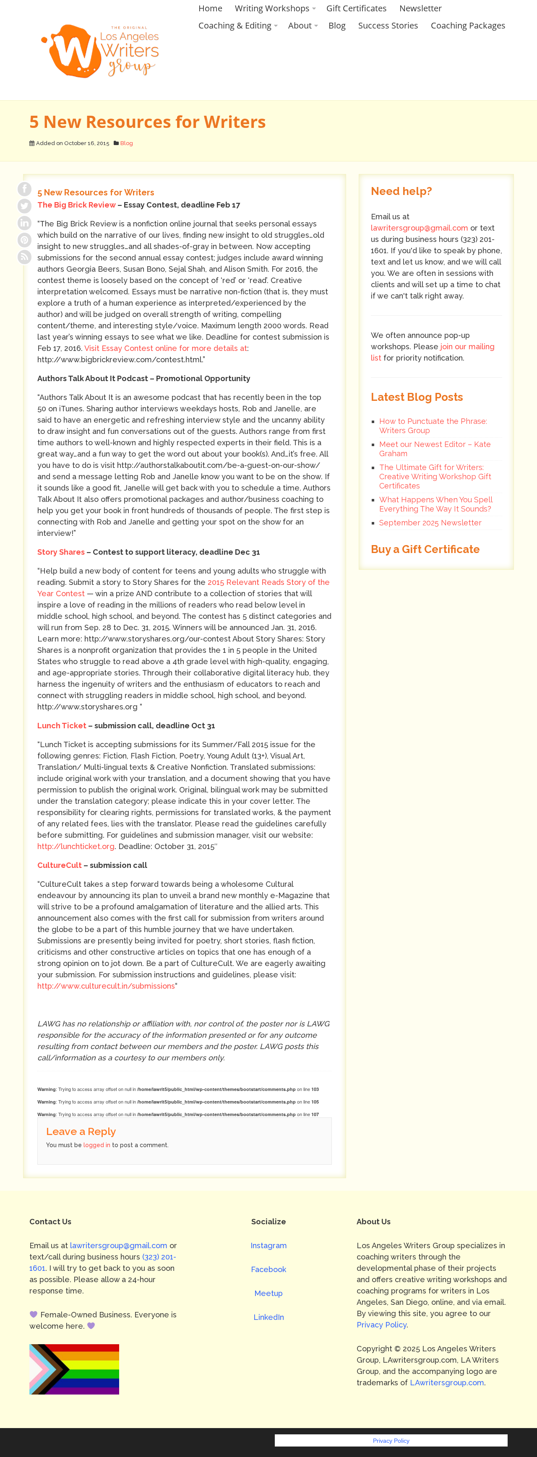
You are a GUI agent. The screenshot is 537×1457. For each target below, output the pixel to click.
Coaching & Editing (234, 25)
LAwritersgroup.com (447, 1382)
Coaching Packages (468, 25)
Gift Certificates (356, 8)
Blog (337, 25)
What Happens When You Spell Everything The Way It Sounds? (435, 504)
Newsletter (420, 8)
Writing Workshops (272, 8)
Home (210, 8)
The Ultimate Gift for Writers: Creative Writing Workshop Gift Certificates (435, 476)
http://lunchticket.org (76, 846)
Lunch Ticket (61, 725)
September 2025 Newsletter (430, 522)
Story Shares (61, 552)
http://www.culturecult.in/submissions (106, 986)
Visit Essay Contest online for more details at (165, 348)
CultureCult (59, 865)
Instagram (268, 1245)
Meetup (268, 1293)
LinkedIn (268, 1317)
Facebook (268, 1269)
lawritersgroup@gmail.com (419, 227)
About (300, 25)
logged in (96, 1145)
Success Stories (388, 25)
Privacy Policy (382, 1324)
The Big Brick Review (76, 204)
